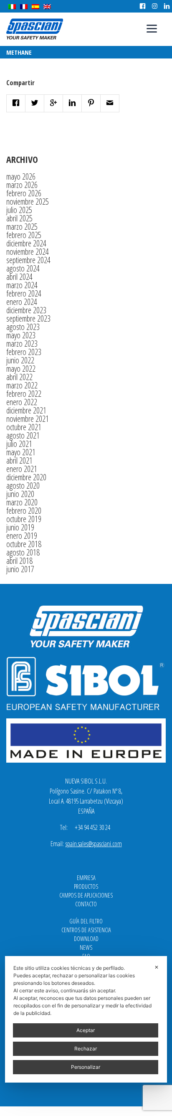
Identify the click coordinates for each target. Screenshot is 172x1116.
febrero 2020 (23, 510)
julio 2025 (19, 210)
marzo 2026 (22, 184)
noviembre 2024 (27, 251)
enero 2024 (21, 301)
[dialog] (86, 1019)
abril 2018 (19, 560)
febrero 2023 (23, 352)
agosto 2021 (23, 435)
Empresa (86, 878)
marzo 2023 (22, 343)
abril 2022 (19, 377)
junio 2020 (20, 494)
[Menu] (151, 28)
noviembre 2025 (27, 201)
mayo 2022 (20, 368)
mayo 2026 (20, 176)
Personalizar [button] (85, 1067)
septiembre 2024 (28, 260)
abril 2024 (19, 276)
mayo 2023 (20, 335)
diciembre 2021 (26, 410)
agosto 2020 (23, 485)
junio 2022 (20, 360)
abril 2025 (19, 218)
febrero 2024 (23, 293)
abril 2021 (19, 460)
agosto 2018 (23, 552)
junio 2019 (20, 527)
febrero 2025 (23, 235)
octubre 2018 (23, 544)
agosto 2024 (23, 268)
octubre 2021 (23, 427)
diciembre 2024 (26, 243)
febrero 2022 (23, 393)
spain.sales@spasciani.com (94, 843)
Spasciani (34, 29)
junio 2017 (20, 569)
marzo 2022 (22, 385)
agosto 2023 (23, 326)
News (86, 947)
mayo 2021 (20, 452)
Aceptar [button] (85, 1030)
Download (86, 939)
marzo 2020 (22, 502)
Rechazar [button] (85, 1048)
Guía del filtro (86, 921)
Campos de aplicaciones (86, 895)
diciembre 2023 (26, 310)
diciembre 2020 (26, 477)
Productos (86, 886)
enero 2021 (21, 468)
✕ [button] (156, 967)
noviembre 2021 (27, 418)
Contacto (86, 904)
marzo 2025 (22, 226)
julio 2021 (19, 443)
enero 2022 (21, 402)
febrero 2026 (23, 193)
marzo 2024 (22, 285)
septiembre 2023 (28, 318)
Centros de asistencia (86, 930)
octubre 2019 (23, 519)
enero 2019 (21, 535)
